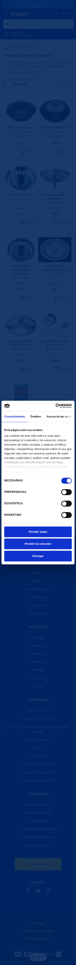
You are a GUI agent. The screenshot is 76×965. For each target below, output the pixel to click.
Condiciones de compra (38, 764)
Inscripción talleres (38, 804)
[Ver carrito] (71, 14)
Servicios (38, 756)
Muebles (38, 670)
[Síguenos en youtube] (38, 891)
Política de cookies (38, 939)
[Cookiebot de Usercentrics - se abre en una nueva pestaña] (55, 405)
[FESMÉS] (18, 13)
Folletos (38, 573)
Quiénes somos (38, 710)
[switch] (66, 492)
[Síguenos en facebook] (27, 891)
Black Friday (38, 613)
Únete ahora (36, 5)
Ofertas (38, 581)
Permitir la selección (38, 543)
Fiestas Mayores (38, 589)
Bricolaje (38, 637)
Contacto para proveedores (38, 829)
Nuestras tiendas (41, 864)
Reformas (19, 44)
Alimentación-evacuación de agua (22, 46)
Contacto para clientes (38, 837)
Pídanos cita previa (38, 813)
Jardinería (38, 662)
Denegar (38, 555)
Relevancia (60, 85)
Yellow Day (38, 597)
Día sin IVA (38, 605)
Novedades (38, 678)
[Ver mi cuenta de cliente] (56, 14)
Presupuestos (38, 821)
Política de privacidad (38, 931)
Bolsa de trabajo (38, 845)
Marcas (38, 686)
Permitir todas (38, 531)
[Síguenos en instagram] (48, 891)
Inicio (7, 44)
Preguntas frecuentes (38, 780)
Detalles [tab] (35, 416)
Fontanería (34, 44)
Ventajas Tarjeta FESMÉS (38, 718)
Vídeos (38, 748)
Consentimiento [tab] (14, 416)
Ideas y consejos (38, 740)
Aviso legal (38, 923)
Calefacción (38, 646)
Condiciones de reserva (38, 772)
